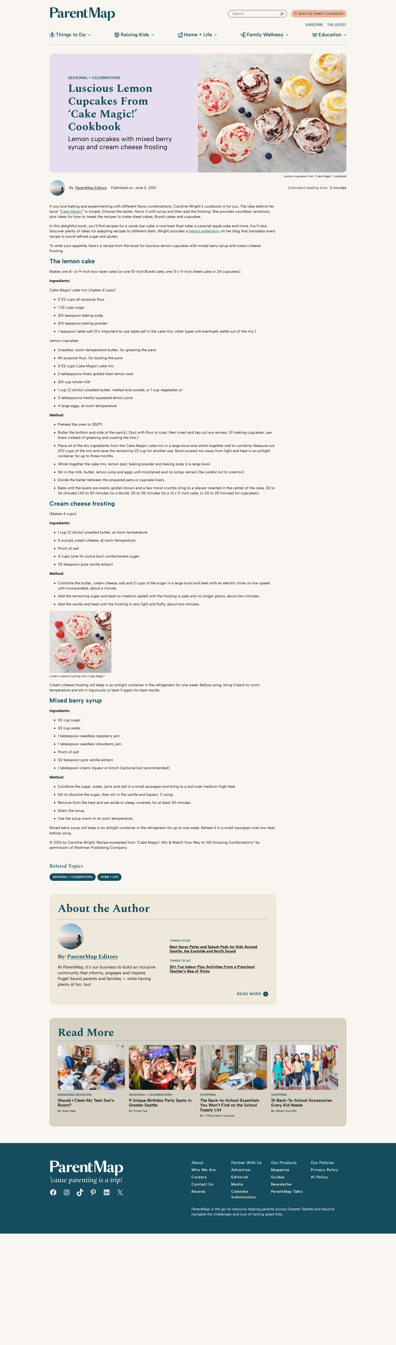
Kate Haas (69, 1111)
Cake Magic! (71, 211)
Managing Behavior (75, 1095)
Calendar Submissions (243, 1194)
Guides (278, 1177)
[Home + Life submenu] (215, 34)
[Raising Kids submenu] (152, 34)
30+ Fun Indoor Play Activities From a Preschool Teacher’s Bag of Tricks (212, 969)
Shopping (208, 1095)
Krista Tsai (140, 1111)
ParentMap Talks (287, 1191)
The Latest (336, 24)
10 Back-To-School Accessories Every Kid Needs (301, 1103)
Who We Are (203, 1170)
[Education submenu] (345, 34)
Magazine (280, 1170)
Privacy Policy (325, 1170)
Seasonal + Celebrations (94, 78)
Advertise (240, 1170)
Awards (198, 1191)
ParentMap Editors (91, 187)
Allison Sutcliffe (286, 1111)
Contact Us (202, 1184)
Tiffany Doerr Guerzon (220, 1115)
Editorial (239, 1177)
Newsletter (281, 1184)
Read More (249, 994)
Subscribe (314, 24)
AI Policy (319, 1177)
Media (237, 1184)
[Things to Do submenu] (89, 34)
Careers (199, 1177)
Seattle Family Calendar (321, 13)
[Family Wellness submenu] (287, 34)
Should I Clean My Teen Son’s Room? (86, 1103)
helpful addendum (204, 231)
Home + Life (109, 877)
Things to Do (180, 940)
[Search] (281, 13)
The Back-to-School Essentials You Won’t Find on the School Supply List (229, 1105)
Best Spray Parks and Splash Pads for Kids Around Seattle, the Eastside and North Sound (213, 949)
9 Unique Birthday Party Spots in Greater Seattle (160, 1103)
